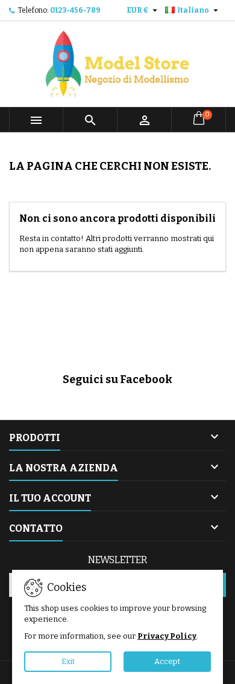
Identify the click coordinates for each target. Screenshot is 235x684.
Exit (68, 661)
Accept (167, 661)
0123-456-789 (75, 10)
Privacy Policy (166, 635)
